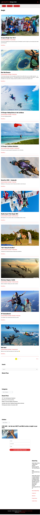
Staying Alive (14, 315)
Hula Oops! (3, 347)
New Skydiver (9, 74)
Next (37, 358)
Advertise (33, 495)
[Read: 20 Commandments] (20, 301)
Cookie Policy (34, 500)
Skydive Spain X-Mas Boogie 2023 (9, 214)
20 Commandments (6, 314)
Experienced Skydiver (6, 39)
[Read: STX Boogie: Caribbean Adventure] (20, 133)
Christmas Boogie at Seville (8, 280)
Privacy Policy (34, 498)
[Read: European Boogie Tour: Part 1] (20, 25)
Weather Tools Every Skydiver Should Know (10, 401)
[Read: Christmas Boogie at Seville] (20, 268)
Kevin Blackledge (22, 512)
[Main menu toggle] (38, 2)
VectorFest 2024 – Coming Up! (8, 180)
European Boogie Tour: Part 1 (8, 38)
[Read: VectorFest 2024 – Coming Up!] (20, 167)
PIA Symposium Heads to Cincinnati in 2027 (10, 404)
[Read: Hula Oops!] (20, 334)
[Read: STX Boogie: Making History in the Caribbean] (20, 98)
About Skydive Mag (35, 490)
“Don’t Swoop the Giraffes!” (8, 248)
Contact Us (34, 493)
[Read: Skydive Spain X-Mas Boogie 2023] (20, 201)
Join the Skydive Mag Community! (20, 449)
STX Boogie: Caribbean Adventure (9, 146)
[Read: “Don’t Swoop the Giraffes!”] (20, 235)
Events (2, 39)
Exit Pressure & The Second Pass (8, 399)
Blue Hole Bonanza (6, 72)
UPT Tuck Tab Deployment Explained (8, 398)
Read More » (3, 45)
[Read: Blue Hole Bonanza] (20, 60)
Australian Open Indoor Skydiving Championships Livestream (13, 403)
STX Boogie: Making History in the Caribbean (12, 112)
